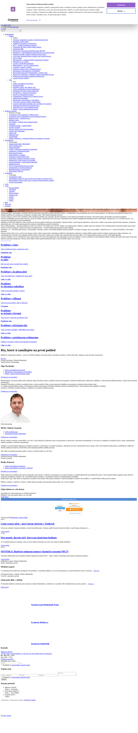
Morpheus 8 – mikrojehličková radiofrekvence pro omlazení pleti (33, 52)
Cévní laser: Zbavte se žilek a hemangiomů (26, 102)
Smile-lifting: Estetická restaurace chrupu (22, 158)
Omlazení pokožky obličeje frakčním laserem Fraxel (29, 54)
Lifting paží (12, 133)
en (3, 29)
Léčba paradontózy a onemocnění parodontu (23, 162)
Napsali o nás (13, 195)
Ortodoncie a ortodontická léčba (19, 151)
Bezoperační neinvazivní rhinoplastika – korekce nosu (30, 73)
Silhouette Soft (13, 135)
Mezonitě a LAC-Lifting (21, 62)
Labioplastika (13, 136)
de (5, 29)
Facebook (39, 622)
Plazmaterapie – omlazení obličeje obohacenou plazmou (31, 60)
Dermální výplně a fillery (21, 42)
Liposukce (12, 124)
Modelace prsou (14, 120)
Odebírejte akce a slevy (8, 661)
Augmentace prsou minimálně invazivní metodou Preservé (27, 116)
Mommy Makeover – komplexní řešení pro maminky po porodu (29, 138)
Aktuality (12, 191)
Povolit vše (121, 5)
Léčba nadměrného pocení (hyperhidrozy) (26, 89)
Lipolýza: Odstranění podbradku (23, 63)
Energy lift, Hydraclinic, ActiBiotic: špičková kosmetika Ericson (33, 74)
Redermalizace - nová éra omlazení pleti (25, 65)
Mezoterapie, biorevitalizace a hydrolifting (26, 71)
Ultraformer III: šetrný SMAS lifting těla (26, 91)
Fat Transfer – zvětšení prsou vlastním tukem (23, 122)
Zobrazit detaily (32, 20)
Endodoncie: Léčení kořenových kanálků (22, 160)
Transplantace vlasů (15, 177)
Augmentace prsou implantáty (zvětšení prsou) (23, 115)
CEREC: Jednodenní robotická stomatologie (23, 149)
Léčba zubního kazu (15, 146)
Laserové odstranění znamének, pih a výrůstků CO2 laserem (32, 104)
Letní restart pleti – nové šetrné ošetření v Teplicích (27, 523)
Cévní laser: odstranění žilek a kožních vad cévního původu (32, 56)
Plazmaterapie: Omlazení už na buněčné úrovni (28, 96)
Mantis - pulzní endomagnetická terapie (25, 109)
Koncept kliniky (14, 188)
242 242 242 (14, 27)
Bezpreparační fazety (15, 153)
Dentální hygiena (14, 164)
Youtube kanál (45, 605)
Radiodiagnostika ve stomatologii (19, 169)
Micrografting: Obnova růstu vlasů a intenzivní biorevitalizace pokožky (31, 180)
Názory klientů (13, 193)
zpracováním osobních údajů (21, 665)
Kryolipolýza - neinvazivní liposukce (24, 93)
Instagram (40, 644)
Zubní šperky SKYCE (16, 171)
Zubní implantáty (14, 147)
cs (1, 29)
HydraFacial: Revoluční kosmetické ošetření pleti (28, 76)
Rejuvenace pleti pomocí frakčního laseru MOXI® (29, 51)
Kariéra (11, 199)
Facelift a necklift (14, 127)
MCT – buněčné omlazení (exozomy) (25, 45)
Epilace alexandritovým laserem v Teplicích (19, 468)
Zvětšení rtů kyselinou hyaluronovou (24, 43)
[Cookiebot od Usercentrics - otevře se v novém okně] (13, 20)
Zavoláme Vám (6, 25)
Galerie (11, 197)
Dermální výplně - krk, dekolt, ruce (24, 87)
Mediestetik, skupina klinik (19, 517)
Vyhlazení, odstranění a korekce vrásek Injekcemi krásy (30, 40)
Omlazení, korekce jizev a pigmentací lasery (27, 69)
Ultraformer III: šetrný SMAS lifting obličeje (27, 47)
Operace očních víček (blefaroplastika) (21, 129)
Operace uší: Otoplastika (17, 131)
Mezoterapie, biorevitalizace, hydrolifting (26, 100)
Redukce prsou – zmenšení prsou (19, 118)
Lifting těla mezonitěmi (20, 98)
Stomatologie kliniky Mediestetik (19, 144)
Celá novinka (5, 531)
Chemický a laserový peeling (22, 67)
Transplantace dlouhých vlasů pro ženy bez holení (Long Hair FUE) (30, 178)
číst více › (97, 571)
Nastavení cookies (30, 700)
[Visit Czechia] (6, 715)
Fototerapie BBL (18, 49)
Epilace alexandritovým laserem (23, 84)
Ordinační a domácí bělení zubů (19, 157)
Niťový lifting (17, 58)
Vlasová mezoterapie (15, 182)
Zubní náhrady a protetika (17, 155)
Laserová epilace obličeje (21, 78)
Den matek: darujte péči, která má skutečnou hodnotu (29, 537)
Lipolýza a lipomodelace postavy (23, 94)
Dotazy (11, 200)
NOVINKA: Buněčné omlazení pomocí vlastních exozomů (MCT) (34, 551)
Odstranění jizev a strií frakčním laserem (25, 107)
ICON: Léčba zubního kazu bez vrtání (21, 166)
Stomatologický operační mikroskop (20, 168)
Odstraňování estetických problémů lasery (26, 105)
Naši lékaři (12, 189)
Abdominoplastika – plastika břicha (20, 126)
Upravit (120, 11)
